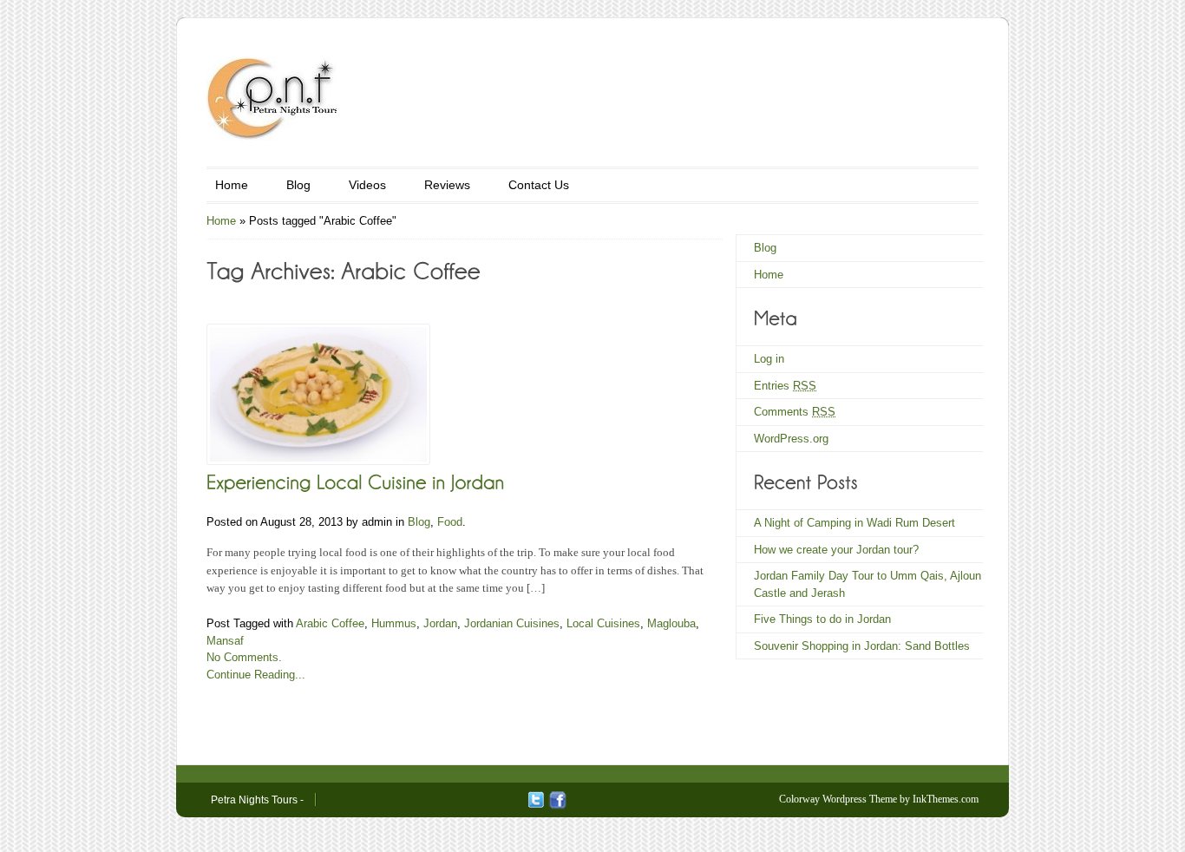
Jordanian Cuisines (512, 623)
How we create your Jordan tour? (836, 549)
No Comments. (244, 657)
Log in (769, 358)
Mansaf (225, 640)
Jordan (440, 623)
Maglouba (671, 623)
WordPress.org (791, 438)
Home (231, 185)
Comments (794, 411)
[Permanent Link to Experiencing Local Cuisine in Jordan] (355, 480)
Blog (298, 185)
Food (449, 521)
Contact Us (538, 185)
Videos (367, 185)
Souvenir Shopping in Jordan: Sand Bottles (862, 645)
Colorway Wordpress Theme (838, 799)
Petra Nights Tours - (257, 800)
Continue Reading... (255, 674)
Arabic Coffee (330, 623)
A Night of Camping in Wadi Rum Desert (854, 522)
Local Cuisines (603, 623)
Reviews (447, 185)
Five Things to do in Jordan (822, 619)
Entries (785, 385)
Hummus (393, 623)
